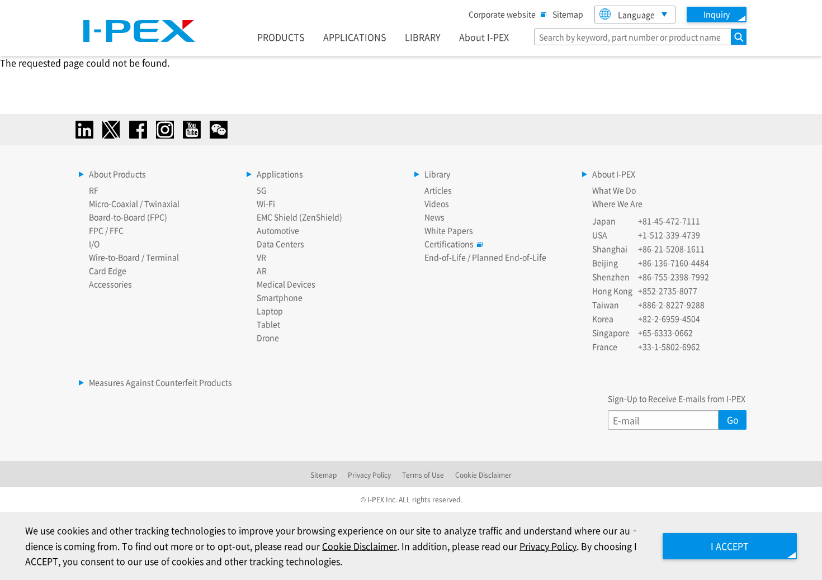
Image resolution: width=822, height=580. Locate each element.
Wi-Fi (266, 203)
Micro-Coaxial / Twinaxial (134, 203)
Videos (436, 203)
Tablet (268, 324)
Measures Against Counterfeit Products (160, 382)
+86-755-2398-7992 (673, 276)
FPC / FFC (106, 230)
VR (261, 257)
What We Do (614, 190)
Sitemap (567, 14)
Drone (268, 337)
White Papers (448, 230)
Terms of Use (423, 474)
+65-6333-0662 (665, 332)
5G (262, 190)
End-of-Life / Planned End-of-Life (485, 257)
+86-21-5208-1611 (671, 248)
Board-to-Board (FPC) (128, 216)
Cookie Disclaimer (483, 474)
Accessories (110, 283)
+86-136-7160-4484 (673, 262)
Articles (438, 190)
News (434, 216)
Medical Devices (286, 283)
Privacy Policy (369, 474)
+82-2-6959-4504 (669, 318)
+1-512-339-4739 (669, 234)
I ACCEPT (730, 546)
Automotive (278, 230)
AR (262, 270)
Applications (280, 173)
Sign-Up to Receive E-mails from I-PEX (676, 398)
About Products (117, 173)
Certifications (449, 243)
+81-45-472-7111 (669, 220)
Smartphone (280, 297)
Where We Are (617, 203)
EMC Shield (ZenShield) (299, 216)
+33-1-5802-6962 (669, 346)
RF (93, 190)
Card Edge (107, 270)
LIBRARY (423, 36)
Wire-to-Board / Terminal (134, 257)
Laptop (270, 310)
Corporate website (502, 14)
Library (437, 173)
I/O (94, 243)
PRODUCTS (281, 36)
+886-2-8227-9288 (671, 304)
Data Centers (280, 243)
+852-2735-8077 (667, 290)
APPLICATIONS (354, 36)
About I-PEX (484, 36)
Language (636, 14)
